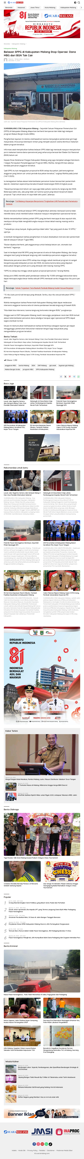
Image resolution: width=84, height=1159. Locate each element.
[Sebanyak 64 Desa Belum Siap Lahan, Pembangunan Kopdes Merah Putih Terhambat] (42, 392)
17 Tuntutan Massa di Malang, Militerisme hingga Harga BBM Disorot (42, 785)
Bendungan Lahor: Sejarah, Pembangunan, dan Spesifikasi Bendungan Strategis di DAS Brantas (48, 1068)
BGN (33, 365)
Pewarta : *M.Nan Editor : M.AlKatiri (18, 59)
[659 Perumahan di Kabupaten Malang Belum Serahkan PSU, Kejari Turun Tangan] (16, 416)
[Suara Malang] (15, 2)
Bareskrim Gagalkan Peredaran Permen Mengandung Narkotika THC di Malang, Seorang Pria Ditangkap (61, 1050)
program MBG (28, 369)
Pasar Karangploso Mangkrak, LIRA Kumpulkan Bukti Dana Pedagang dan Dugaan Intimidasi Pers (44, 938)
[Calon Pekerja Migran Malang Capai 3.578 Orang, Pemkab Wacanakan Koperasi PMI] (68, 416)
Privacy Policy (32, 1150)
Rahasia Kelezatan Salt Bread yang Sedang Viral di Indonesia (40, 1087)
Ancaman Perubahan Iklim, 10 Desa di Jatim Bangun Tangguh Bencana (34, 917)
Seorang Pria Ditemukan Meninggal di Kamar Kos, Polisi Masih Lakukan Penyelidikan (61, 1021)
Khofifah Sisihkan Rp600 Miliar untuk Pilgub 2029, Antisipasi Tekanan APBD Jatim (47, 795)
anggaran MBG (10, 365)
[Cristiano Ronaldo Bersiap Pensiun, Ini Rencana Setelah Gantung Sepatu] (22, 871)
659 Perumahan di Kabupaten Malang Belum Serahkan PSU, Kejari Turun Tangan (33, 348)
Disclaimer (51, 1150)
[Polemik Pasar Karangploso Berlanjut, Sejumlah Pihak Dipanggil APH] (68, 392)
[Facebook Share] (61, 376)
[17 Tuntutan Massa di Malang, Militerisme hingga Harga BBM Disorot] (10, 787)
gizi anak (52, 365)
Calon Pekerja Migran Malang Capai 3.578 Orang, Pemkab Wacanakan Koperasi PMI (34, 355)
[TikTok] (50, 1144)
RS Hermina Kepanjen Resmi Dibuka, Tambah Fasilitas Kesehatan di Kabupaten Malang (35, 352)
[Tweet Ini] (65, 376)
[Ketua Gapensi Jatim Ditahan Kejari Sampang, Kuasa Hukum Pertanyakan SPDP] (22, 1008)
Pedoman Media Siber (65, 1150)
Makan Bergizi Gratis (12, 369)
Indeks (14, 1150)
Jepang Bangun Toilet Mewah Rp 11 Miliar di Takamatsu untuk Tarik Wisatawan (46, 1077)
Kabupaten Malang (10, 48)
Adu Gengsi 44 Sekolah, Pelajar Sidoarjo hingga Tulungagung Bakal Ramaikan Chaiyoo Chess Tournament (60, 886)
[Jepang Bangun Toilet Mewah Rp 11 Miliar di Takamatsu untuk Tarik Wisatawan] (10, 1079)
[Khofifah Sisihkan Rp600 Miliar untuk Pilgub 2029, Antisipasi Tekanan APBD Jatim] (10, 797)
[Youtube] (42, 1144)
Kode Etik (22, 1150)
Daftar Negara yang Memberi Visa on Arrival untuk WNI (38, 1097)
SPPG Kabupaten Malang (45, 369)
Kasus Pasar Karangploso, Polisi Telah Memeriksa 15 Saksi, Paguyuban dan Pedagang (35, 995)
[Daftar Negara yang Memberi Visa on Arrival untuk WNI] (10, 1099)
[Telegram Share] (74, 376)
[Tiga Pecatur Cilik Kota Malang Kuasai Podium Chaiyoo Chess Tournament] (42, 834)
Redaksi (42, 1150)
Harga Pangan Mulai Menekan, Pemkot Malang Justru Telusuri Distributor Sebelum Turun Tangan (40, 779)
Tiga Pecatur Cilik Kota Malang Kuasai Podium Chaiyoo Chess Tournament (31, 858)
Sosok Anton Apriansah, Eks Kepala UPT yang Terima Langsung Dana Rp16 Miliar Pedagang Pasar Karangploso (42, 911)
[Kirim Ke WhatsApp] (78, 376)
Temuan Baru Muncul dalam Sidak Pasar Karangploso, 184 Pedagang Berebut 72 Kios (40, 931)
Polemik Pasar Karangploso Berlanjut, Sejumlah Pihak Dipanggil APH (29, 345)
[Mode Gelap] (75, 2)
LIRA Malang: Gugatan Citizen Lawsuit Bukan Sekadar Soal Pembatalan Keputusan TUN (20, 1049)
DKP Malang (42, 365)
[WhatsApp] (46, 1144)
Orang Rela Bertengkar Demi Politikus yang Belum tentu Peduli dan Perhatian (37, 903)
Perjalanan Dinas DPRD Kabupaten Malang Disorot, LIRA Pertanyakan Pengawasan (39, 924)
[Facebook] (34, 1144)
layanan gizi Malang (66, 365)
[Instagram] (38, 1144)
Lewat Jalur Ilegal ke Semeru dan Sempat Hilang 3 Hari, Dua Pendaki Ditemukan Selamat (36, 339)
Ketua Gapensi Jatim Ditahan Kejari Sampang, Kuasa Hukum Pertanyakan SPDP (21, 1021)
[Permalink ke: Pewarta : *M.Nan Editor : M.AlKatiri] (5, 60)
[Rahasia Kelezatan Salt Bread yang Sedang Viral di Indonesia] (10, 1089)
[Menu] (5, 2)
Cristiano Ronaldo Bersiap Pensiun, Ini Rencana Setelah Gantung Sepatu (21, 885)
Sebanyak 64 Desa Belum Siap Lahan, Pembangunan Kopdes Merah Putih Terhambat (35, 342)
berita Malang (24, 365)
